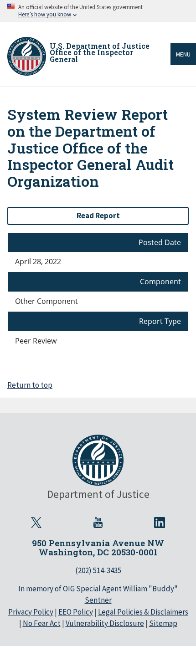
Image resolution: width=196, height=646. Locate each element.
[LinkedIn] (159, 522)
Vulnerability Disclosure (105, 623)
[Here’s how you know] (98, 11)
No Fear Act (42, 623)
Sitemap (163, 623)
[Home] (26, 56)
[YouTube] (98, 522)
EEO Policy (75, 612)
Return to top (29, 385)
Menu (183, 54)
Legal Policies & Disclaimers (143, 612)
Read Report (98, 215)
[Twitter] (36, 522)
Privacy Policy (30, 612)
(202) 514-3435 (98, 570)
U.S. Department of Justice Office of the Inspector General (100, 52)
